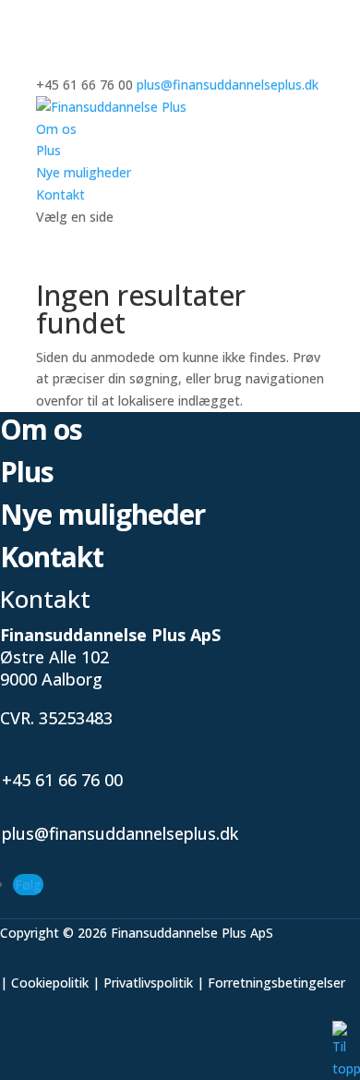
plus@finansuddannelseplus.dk (120, 833)
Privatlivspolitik (148, 982)
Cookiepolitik (50, 982)
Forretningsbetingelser (276, 982)
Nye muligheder (83, 172)
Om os (56, 129)
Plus (48, 150)
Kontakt (60, 194)
